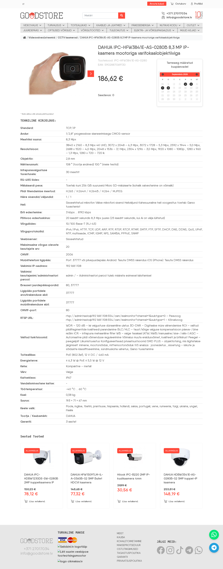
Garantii (122, 556)
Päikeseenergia (141, 25)
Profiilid (198, 3)
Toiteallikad (79, 25)
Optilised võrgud (60, 30)
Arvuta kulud (157, 3)
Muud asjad (188, 30)
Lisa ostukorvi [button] (37, 501)
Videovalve (30, 25)
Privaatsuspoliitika (129, 560)
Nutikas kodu (168, 25)
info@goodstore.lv (179, 17)
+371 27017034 (177, 13)
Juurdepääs (31, 30)
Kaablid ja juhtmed (109, 25)
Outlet (191, 25)
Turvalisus (54, 25)
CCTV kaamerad (68, 37)
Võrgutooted (90, 30)
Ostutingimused (127, 549)
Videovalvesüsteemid (42, 37)
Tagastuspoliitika (129, 552)
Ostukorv (180, 3)
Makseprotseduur (129, 545)
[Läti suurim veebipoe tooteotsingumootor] (85, 553)
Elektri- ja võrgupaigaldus (152, 30)
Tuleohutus (117, 30)
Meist (120, 533)
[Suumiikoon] (57, 73)
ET (23, 4)
